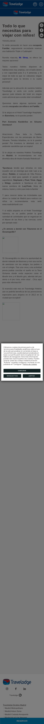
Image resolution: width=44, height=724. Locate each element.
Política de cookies (30, 364)
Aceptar (32, 376)
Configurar (22, 370)
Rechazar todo (12, 376)
